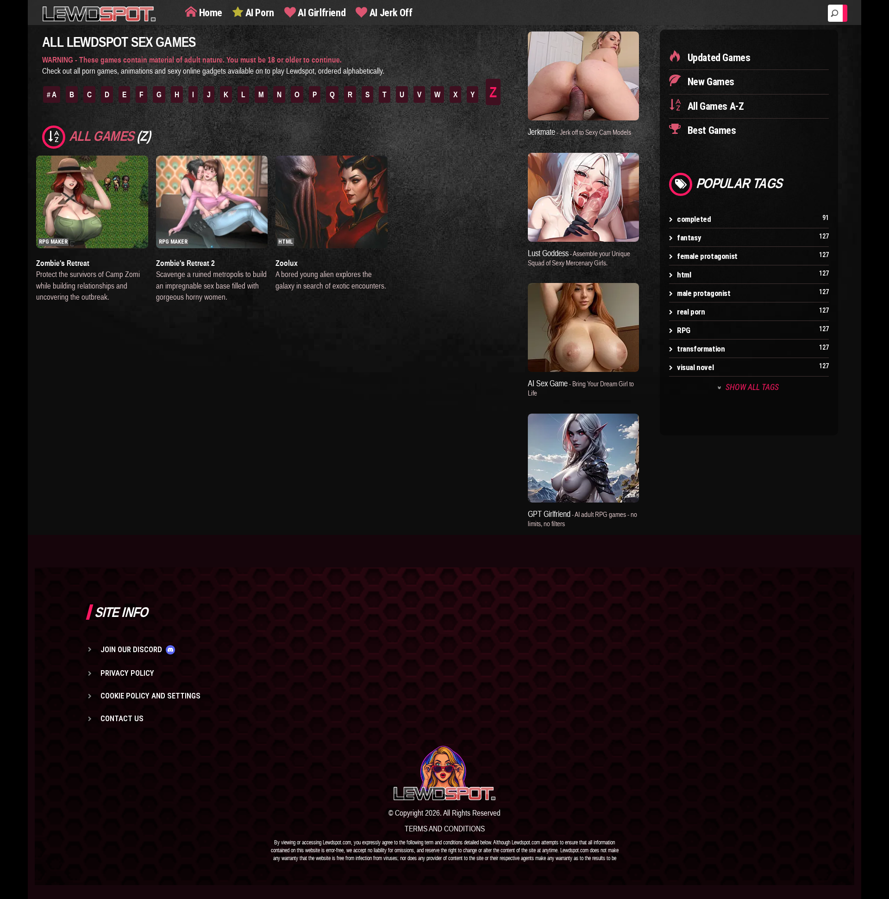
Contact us (122, 718)
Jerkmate (579, 132)
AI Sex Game (581, 387)
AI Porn (258, 13)
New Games (709, 82)
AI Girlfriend (320, 13)
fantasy (689, 237)
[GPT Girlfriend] (583, 458)
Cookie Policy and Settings (150, 695)
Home (209, 13)
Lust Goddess (579, 257)
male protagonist (704, 293)
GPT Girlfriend (582, 518)
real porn (691, 311)
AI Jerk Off (389, 13)
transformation (701, 348)
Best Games (710, 130)
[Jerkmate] (583, 75)
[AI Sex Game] (583, 327)
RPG (683, 330)
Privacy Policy (127, 673)
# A (51, 94)
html (684, 274)
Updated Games (717, 57)
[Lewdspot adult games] (444, 773)
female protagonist (707, 256)
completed (694, 219)
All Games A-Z (714, 106)
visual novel (695, 367)
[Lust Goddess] (583, 197)
